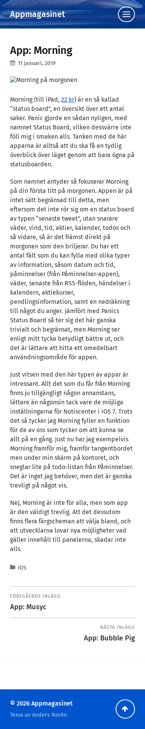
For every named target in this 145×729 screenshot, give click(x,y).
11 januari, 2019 (37, 63)
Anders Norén (49, 715)
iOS (22, 568)
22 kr (67, 99)
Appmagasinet (37, 14)
